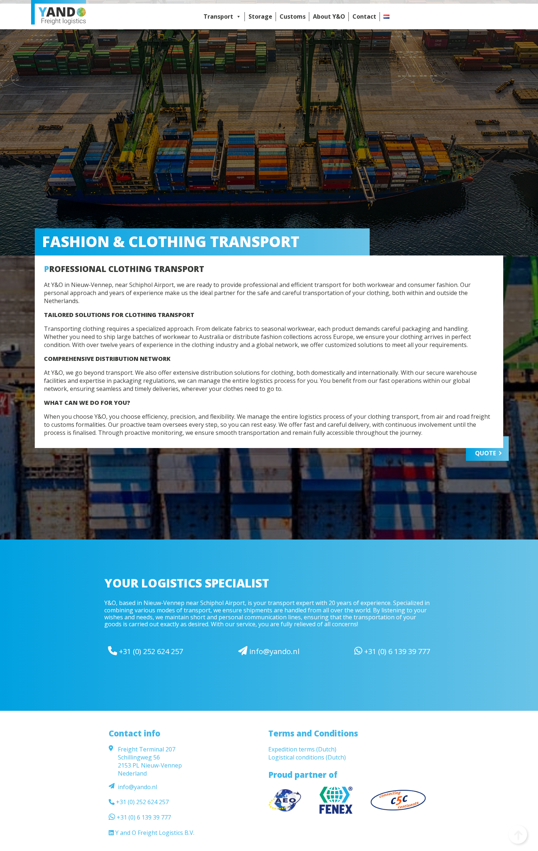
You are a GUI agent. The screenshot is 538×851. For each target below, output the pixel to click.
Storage (260, 16)
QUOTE (485, 453)
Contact (364, 16)
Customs (293, 16)
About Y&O (329, 16)
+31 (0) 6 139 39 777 (396, 651)
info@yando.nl (273, 651)
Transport (218, 16)
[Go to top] (518, 834)
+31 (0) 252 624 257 (150, 651)
